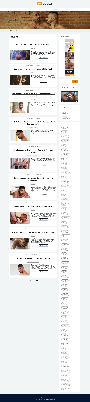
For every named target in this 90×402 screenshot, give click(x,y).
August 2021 (65, 204)
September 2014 (66, 295)
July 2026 (64, 128)
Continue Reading (44, 58)
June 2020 (64, 222)
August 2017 (65, 250)
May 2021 (64, 208)
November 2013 (65, 308)
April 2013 (64, 317)
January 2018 (65, 245)
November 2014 (65, 293)
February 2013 (65, 320)
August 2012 (65, 327)
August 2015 (65, 281)
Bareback (47, 9)
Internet (33, 48)
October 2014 (65, 294)
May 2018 (64, 240)
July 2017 (64, 252)
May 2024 (64, 162)
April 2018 (64, 241)
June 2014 (64, 299)
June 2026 (64, 130)
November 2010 (65, 354)
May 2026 (64, 131)
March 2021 (64, 211)
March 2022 (64, 195)
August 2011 (65, 343)
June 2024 (64, 160)
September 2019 (66, 234)
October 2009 (65, 371)
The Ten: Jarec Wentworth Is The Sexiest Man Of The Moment (33, 95)
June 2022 (64, 191)
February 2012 (65, 335)
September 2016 (66, 265)
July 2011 (64, 344)
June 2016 (64, 268)
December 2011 (65, 338)
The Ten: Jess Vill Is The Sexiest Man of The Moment (33, 232)
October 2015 (65, 279)
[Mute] (74, 101)
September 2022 (66, 187)
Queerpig (64, 116)
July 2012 (64, 329)
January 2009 (65, 383)
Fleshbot (64, 112)
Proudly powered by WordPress (40, 399)
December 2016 (65, 261)
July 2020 (64, 221)
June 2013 (64, 315)
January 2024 (65, 167)
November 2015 (65, 277)
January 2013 (65, 321)
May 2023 (64, 177)
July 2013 (64, 313)
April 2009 (64, 379)
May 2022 (64, 193)
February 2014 (65, 304)
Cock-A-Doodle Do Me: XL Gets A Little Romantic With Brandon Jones (33, 123)
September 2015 (65, 280)
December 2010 (65, 353)
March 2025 (64, 149)
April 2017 (64, 256)
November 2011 (65, 339)
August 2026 (65, 127)
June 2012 (64, 330)
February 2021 (65, 212)
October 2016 (65, 263)
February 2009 (65, 381)
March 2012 (64, 334)
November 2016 (65, 262)
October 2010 (65, 356)
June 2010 (64, 361)
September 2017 (66, 249)
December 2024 (65, 153)
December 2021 (65, 199)
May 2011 (64, 347)
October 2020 (65, 217)
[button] (69, 96)
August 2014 (65, 297)
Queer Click (64, 114)
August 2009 (65, 374)
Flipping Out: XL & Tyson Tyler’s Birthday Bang (33, 206)
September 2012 (66, 326)
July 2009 (64, 375)
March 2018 (64, 243)
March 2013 (64, 318)
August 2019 (65, 235)
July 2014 (64, 298)
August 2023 (65, 173)
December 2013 (65, 307)
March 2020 (65, 226)
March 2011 (64, 349)
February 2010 (65, 366)
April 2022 (64, 194)
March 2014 (64, 303)
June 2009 (64, 376)
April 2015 (64, 286)
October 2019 (65, 232)
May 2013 (64, 316)
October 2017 (65, 248)
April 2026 (64, 132)
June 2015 (64, 284)
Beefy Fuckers (54, 9)
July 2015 (64, 282)
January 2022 (65, 198)
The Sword (64, 117)
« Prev (30, 280)
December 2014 (65, 291)
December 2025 (65, 137)
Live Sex (34, 9)
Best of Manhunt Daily (33, 155)
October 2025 (65, 140)
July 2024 (64, 159)
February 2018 (65, 244)
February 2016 (65, 274)
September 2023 (66, 172)
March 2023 (64, 180)
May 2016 (64, 270)
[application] (69, 96)
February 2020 (65, 227)
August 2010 (65, 358)
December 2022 (65, 184)
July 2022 (64, 190)
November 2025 (65, 139)
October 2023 (65, 171)
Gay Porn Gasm (65, 113)
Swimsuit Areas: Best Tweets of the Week (33, 44)
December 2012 (65, 322)
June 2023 (64, 176)
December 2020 (66, 214)
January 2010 (65, 367)
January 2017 (65, 259)
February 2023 (65, 181)
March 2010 (64, 365)
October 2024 (65, 155)
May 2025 (64, 146)
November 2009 (66, 370)
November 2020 (66, 216)
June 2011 (64, 345)
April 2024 (64, 163)
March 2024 (65, 164)
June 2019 (64, 238)
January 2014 (65, 306)
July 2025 (64, 144)
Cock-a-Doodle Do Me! (33, 127)
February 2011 (65, 351)
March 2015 (64, 288)
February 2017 (65, 258)
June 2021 (64, 207)
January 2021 (65, 213)
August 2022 (65, 189)
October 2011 (65, 340)
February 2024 (65, 166)
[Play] (62, 101)
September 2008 (66, 388)
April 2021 (64, 209)
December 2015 (65, 276)
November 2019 (65, 231)
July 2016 (64, 267)
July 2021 (64, 205)
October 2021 (65, 202)
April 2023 (64, 178)
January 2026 (65, 136)
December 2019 (65, 230)
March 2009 (65, 380)
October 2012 (65, 325)
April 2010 (64, 363)
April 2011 (64, 348)
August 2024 (65, 158)
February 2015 (65, 289)
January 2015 (65, 290)
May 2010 (64, 362)
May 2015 (64, 285)
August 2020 (65, 220)
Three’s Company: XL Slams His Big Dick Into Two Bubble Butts (33, 179)
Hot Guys (40, 9)
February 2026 (65, 135)
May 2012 (64, 331)
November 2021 (65, 200)
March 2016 (64, 272)
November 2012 (65, 324)
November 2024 (65, 154)
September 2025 (66, 141)
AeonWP (53, 399)
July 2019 (64, 236)
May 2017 (64, 254)
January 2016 (65, 275)
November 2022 (65, 185)
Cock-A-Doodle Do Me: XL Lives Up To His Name (33, 258)
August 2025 (65, 142)
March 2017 (64, 257)
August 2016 (65, 266)
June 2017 (64, 253)
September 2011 (65, 342)
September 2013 (66, 311)
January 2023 (65, 182)
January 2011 (65, 352)
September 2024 (66, 157)
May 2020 (64, 223)
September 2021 (66, 203)
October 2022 (65, 186)
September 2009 (66, 372)
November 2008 (66, 385)
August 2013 (65, 312)
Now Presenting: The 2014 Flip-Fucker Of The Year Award (33, 151)
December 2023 (65, 168)
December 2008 (66, 384)
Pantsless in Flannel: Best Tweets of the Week (33, 69)
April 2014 (64, 302)
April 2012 (64, 333)
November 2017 (65, 247)
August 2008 (65, 389)
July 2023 (64, 175)
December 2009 (66, 369)
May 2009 (64, 378)
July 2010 (64, 360)
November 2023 (65, 169)
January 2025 (65, 151)
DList (63, 110)
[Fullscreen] (76, 101)
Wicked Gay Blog (66, 118)
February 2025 (65, 150)
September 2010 (66, 357)
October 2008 (65, 387)
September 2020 (66, 218)
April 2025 (64, 148)
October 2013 (65, 309)
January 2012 (65, 336)
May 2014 (64, 300)
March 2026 (64, 133)
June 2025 (64, 145)
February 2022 (65, 196)
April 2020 (64, 225)
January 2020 (65, 229)
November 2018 (65, 239)
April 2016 (64, 271)
